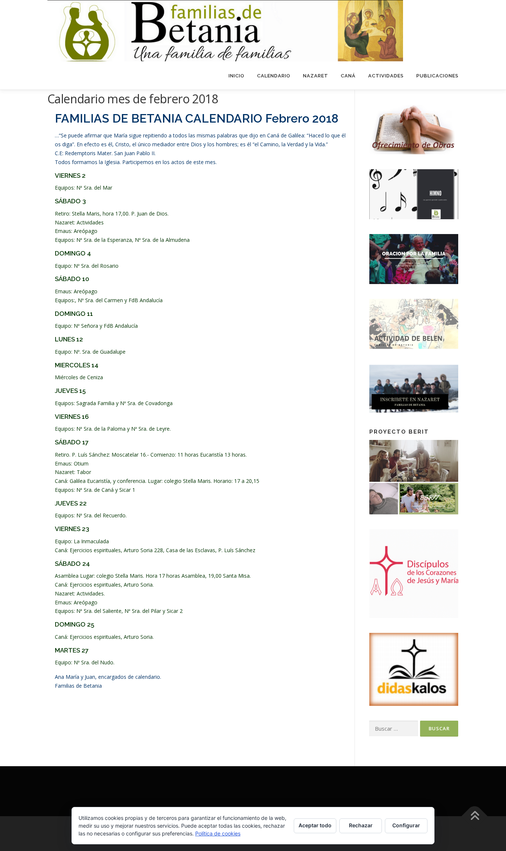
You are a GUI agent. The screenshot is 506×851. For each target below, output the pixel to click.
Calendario (273, 76)
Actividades (386, 76)
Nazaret (315, 76)
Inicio (236, 76)
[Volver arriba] (475, 816)
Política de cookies (217, 833)
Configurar (406, 825)
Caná (348, 76)
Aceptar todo (315, 825)
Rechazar (361, 825)
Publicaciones (437, 76)
